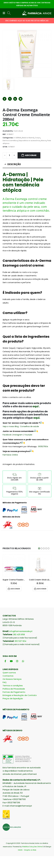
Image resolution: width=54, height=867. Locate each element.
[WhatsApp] (23, 661)
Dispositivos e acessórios (29, 140)
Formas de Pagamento (14, 692)
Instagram (18, 434)
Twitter (10, 99)
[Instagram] (17, 661)
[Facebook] (5, 661)
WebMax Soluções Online (32, 846)
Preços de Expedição (13, 698)
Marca (43, 140)
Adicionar (30, 155)
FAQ (4, 682)
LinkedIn (15, 99)
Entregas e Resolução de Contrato (20, 695)
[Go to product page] (14, 565)
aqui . (36, 406)
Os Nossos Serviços (12, 679)
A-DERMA (17, 138)
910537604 (43, 446)
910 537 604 (20, 641)
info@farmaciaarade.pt (21, 631)
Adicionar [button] (15, 589)
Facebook (4, 99)
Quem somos (9, 672)
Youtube (28, 434)
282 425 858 (19, 634)
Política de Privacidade (14, 688)
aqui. (36, 418)
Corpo (37, 138)
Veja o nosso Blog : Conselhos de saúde (21, 426)
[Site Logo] (37, 13)
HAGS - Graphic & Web (27, 850)
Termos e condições (13, 685)
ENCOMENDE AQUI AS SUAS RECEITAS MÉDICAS (27, 20)
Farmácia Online (10, 455)
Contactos (8, 675)
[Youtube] (11, 661)
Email (20, 99)
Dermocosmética (10, 140)
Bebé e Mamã (28, 138)
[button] (5, 13)
